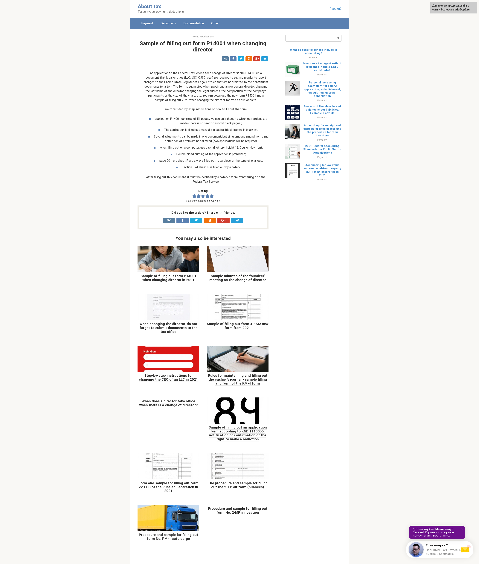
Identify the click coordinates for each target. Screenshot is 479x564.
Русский (335, 8)
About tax (149, 6)
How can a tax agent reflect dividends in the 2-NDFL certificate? (322, 67)
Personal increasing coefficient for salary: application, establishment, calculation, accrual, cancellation (322, 89)
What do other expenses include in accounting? (313, 51)
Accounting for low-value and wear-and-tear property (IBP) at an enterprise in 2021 (322, 170)
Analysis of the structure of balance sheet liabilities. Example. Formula (322, 110)
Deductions (168, 23)
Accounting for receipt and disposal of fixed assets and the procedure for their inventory (322, 130)
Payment (147, 23)
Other (215, 23)
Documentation (193, 23)
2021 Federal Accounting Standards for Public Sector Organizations (322, 149)
